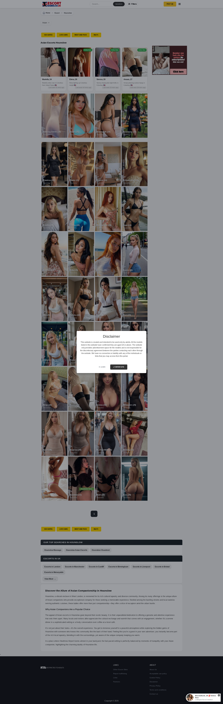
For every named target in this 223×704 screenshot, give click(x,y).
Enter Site (119, 367)
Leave (102, 367)
